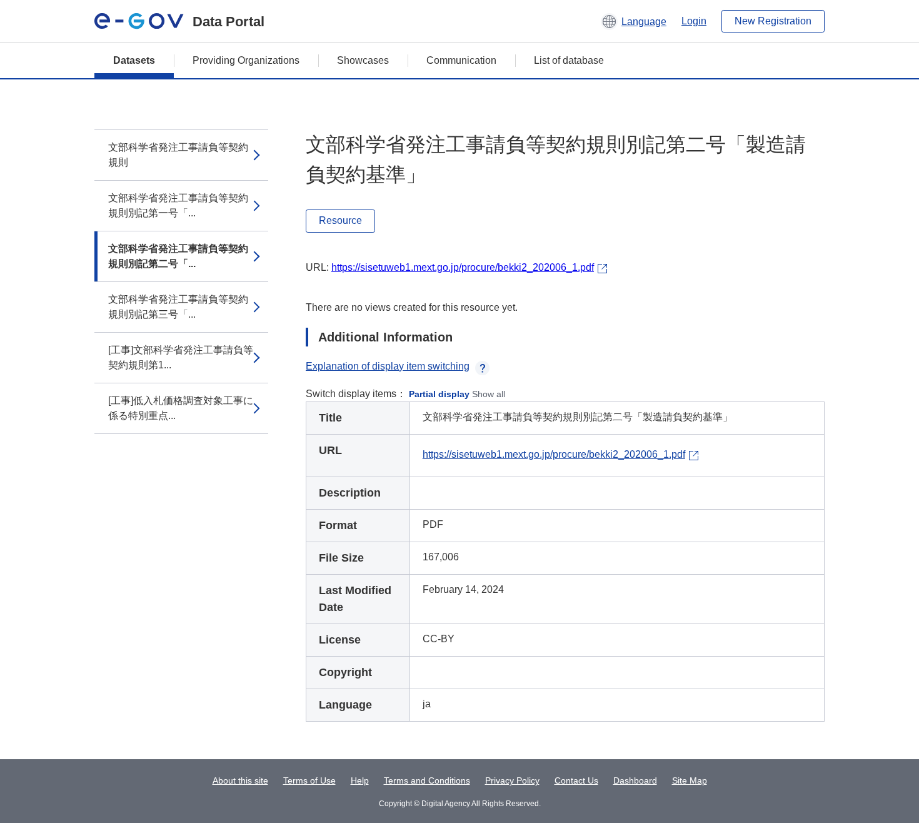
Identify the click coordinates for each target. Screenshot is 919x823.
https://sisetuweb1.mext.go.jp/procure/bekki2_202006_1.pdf (462, 267)
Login (693, 21)
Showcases (363, 60)
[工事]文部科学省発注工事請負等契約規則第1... (180, 357)
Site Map (689, 780)
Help (360, 780)
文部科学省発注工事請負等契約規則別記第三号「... (178, 307)
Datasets (134, 60)
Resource (340, 220)
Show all (488, 394)
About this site (240, 780)
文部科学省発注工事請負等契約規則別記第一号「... (178, 205)
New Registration (773, 21)
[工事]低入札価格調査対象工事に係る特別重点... (180, 408)
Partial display (439, 394)
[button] (633, 21)
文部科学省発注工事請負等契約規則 (178, 155)
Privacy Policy (512, 780)
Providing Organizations (246, 60)
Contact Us (576, 780)
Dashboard (635, 780)
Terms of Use (309, 780)
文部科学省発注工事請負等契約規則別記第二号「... (178, 256)
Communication (461, 60)
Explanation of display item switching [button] (388, 366)
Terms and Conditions (427, 780)
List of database (569, 60)
